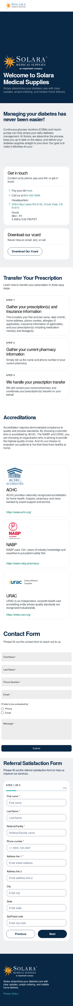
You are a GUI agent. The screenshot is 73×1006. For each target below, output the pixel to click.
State (9, 901)
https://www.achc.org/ (18, 512)
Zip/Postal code (15, 916)
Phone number (15, 841)
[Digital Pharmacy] (36, 530)
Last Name (13, 811)
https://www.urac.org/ (18, 614)
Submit (36, 748)
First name (13, 796)
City (9, 886)
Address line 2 (14, 871)
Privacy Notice (10, 993)
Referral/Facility (16, 826)
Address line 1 (15, 856)
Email (8, 712)
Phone (8, 708)
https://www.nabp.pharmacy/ (22, 563)
